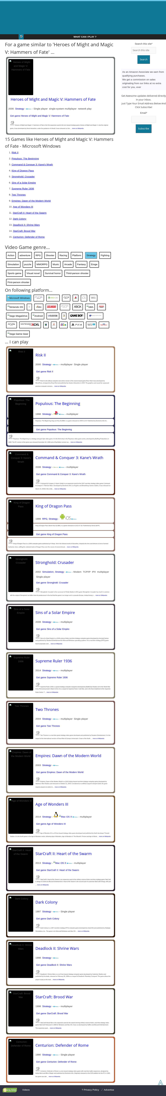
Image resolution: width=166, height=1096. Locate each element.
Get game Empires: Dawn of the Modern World (59, 772)
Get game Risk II (44, 371)
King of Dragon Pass (23, 170)
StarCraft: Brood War (24, 231)
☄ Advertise (107, 1089)
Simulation (13, 264)
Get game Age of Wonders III (50, 824)
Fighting (105, 255)
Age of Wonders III (23, 206)
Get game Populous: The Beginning (53, 429)
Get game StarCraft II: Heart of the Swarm (57, 870)
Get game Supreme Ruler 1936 (51, 677)
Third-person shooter (77, 273)
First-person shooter (18, 282)
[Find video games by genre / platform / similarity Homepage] (21, 37)
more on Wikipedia (77, 128)
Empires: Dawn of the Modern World (31, 200)
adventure (25, 255)
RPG (38, 255)
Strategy (19, 108)
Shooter (50, 255)
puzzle (27, 264)
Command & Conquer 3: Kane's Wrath (32, 164)
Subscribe (143, 128)
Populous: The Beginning (25, 158)
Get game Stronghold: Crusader (51, 582)
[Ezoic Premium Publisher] (10, 1091)
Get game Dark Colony (47, 918)
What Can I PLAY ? (85, 36)
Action (11, 255)
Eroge (94, 264)
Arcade (68, 264)
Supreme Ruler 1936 (23, 188)
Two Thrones (19, 194)
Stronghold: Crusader (23, 176)
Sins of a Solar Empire (24, 182)
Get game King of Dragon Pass (51, 534)
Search (143, 59)
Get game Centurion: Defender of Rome (55, 1062)
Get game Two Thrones (47, 726)
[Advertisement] (83, 17)
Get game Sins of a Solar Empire (52, 629)
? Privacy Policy (90, 1089)
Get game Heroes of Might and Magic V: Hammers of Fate (39, 116)
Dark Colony (19, 218)
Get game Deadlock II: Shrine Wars (53, 965)
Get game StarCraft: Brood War (51, 1013)
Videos (26, 1089)
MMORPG (41, 264)
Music (56, 264)
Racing (63, 255)
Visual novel (33, 273)
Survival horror (53, 273)
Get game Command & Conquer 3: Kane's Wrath (60, 474)
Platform (76, 255)
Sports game (14, 273)
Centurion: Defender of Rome (29, 237)
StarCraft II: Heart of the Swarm (30, 212)
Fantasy (81, 264)
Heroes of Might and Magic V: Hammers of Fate (53, 99)
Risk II (15, 152)
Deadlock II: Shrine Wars (26, 225)
